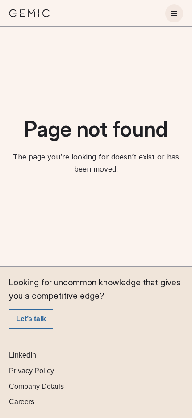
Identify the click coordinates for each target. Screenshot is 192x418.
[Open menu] (174, 13)
